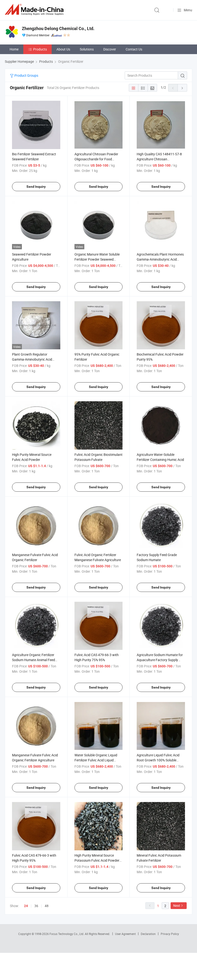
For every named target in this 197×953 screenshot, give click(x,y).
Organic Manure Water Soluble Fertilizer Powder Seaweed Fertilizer (97, 259)
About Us (63, 49)
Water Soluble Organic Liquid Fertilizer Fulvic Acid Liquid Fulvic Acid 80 (95, 760)
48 (47, 905)
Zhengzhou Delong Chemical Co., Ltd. (58, 28)
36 (36, 905)
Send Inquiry (36, 186)
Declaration (148, 934)
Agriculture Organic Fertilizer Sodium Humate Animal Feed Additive (33, 659)
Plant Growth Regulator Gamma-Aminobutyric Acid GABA (32, 359)
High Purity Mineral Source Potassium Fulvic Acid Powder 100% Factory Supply (96, 860)
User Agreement (125, 934)
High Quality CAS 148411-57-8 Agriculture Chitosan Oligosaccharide (159, 159)
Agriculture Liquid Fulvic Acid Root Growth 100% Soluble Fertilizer (158, 760)
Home (14, 49)
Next (176, 905)
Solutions (87, 49)
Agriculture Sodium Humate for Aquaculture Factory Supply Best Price (160, 659)
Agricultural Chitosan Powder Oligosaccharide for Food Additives (96, 159)
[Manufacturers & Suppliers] (35, 9)
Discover (109, 49)
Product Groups (26, 75)
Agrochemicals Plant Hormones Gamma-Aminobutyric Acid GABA (160, 259)
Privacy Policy (170, 934)
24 (26, 906)
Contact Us (134, 49)
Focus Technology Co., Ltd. (67, 934)
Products (40, 49)
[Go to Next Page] (182, 87)
